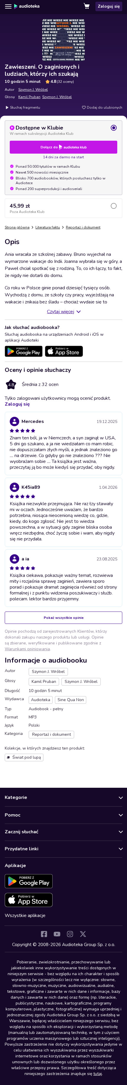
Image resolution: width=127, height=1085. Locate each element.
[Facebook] (44, 934)
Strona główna (17, 227)
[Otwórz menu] (8, 6)
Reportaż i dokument (83, 227)
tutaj (97, 1073)
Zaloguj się (109, 6)
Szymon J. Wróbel (33, 89)
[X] (83, 934)
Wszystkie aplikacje (25, 915)
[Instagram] (70, 934)
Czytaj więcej (60, 311)
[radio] (63, 130)
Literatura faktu (47, 227)
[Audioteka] (27, 6)
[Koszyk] (87, 6)
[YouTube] (57, 934)
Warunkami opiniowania (27, 649)
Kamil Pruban (29, 97)
